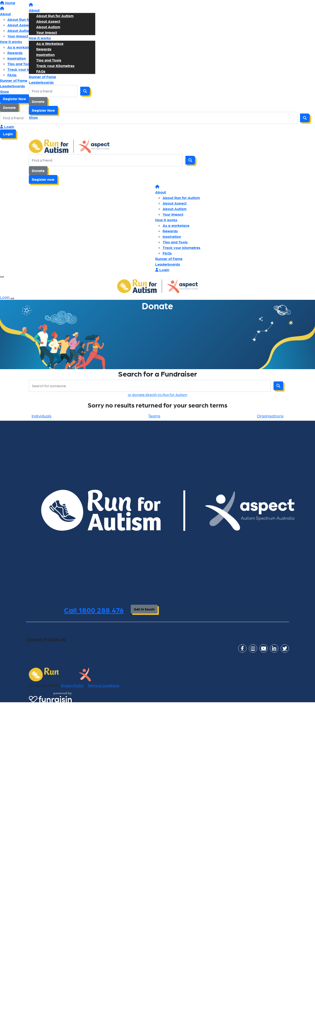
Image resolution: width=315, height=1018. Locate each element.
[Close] (12, 298)
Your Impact (46, 32)
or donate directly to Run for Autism (157, 394)
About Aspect (48, 21)
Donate (38, 101)
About (34, 10)
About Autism (48, 27)
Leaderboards (41, 82)
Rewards (43, 49)
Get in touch (144, 609)
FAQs (40, 71)
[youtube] (263, 648)
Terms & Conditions (103, 685)
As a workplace (176, 225)
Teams (154, 415)
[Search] (85, 91)
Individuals (41, 415)
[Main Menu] (2, 276)
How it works (40, 38)
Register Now (43, 110)
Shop (33, 117)
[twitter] (285, 648)
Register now (43, 179)
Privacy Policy (72, 685)
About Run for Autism (55, 15)
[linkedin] (274, 648)
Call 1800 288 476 (94, 609)
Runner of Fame (42, 76)
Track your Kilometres (55, 65)
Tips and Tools (48, 60)
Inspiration (45, 54)
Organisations (270, 415)
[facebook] (242, 648)
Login (8, 126)
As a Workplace (49, 43)
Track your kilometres (181, 247)
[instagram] (253, 648)
